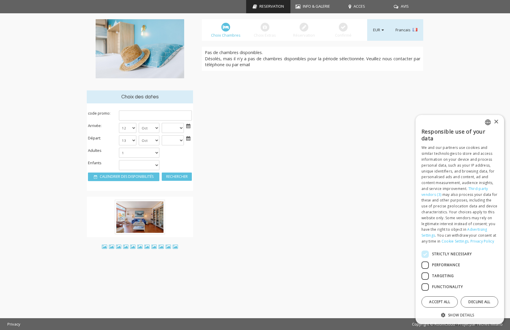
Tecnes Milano (490, 324)
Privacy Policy (482, 241)
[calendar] (188, 125)
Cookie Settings (455, 241)
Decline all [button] (479, 301)
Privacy (13, 324)
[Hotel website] (140, 51)
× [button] (496, 122)
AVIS (405, 6)
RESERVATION (271, 6)
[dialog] (460, 219)
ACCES (359, 6)
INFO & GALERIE (316, 6)
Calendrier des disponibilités (126, 176)
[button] (459, 314)
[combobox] (488, 122)
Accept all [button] (439, 301)
